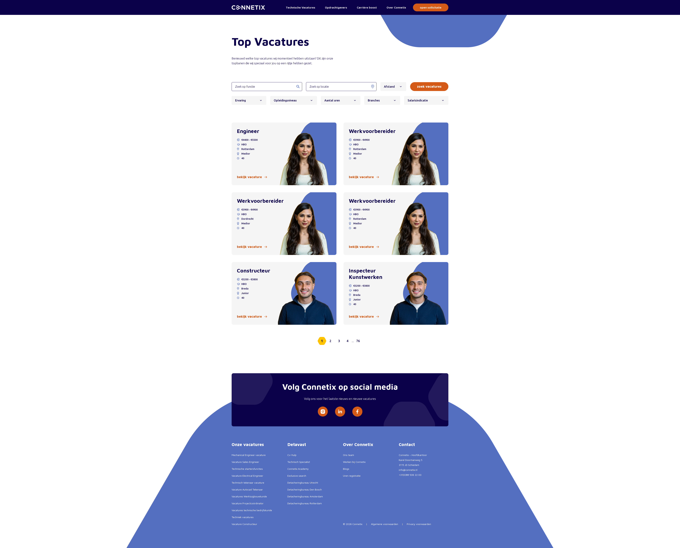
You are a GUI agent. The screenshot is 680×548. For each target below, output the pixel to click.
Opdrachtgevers (336, 7)
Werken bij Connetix (354, 461)
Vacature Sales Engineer (245, 461)
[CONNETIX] (248, 7)
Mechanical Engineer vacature (249, 454)
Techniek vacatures (243, 517)
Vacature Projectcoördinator (248, 503)
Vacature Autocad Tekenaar (247, 489)
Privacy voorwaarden (419, 524)
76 (358, 341)
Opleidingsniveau (285, 100)
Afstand (389, 86)
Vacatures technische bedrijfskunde (252, 510)
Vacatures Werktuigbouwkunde (249, 496)
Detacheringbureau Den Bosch (304, 489)
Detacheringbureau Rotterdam (304, 503)
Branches (374, 100)
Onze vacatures (248, 444)
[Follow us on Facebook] (357, 412)
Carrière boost (367, 7)
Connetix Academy (298, 468)
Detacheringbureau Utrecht (302, 482)
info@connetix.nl (408, 469)
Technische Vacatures (300, 7)
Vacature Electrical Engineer (247, 475)
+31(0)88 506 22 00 (410, 474)
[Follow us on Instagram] (323, 412)
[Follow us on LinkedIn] (340, 412)
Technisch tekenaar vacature (248, 482)
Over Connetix (396, 7)
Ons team (348, 454)
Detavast (296, 444)
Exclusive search (296, 475)
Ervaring (240, 100)
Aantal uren (332, 100)
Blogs (346, 468)
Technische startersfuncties (247, 468)
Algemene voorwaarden (384, 524)
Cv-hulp (291, 454)
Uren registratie (352, 475)
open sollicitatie (430, 7)
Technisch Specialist (298, 461)
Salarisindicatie (418, 100)
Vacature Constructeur (244, 524)
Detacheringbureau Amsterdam (305, 496)
